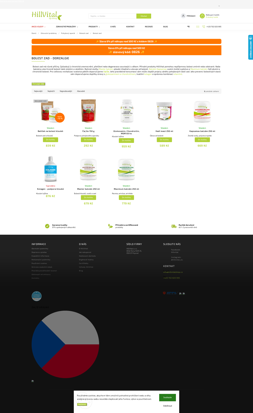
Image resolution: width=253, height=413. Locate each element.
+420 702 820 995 (171, 277)
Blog (81, 271)
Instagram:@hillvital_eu (177, 258)
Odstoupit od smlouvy (41, 274)
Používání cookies (39, 263)
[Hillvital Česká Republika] (78, 344)
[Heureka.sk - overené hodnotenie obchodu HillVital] (37, 296)
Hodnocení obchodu (87, 256)
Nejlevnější (38, 91)
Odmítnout (167, 406)
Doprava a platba (39, 252)
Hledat (144, 16)
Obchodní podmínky (40, 248)
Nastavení (82, 404)
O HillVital (83, 248)
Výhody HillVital (86, 267)
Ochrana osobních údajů (42, 267)
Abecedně (81, 91)
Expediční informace (40, 256)
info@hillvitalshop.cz (173, 272)
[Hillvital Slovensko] (78, 381)
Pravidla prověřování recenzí (44, 271)
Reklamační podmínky (41, 260)
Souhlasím (167, 397)
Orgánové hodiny (86, 260)
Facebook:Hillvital (176, 251)
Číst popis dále (38, 84)
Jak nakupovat (85, 252)
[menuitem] (41, 26)
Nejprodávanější (66, 91)
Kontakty (35, 278)
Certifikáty (83, 263)
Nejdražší (51, 91)
